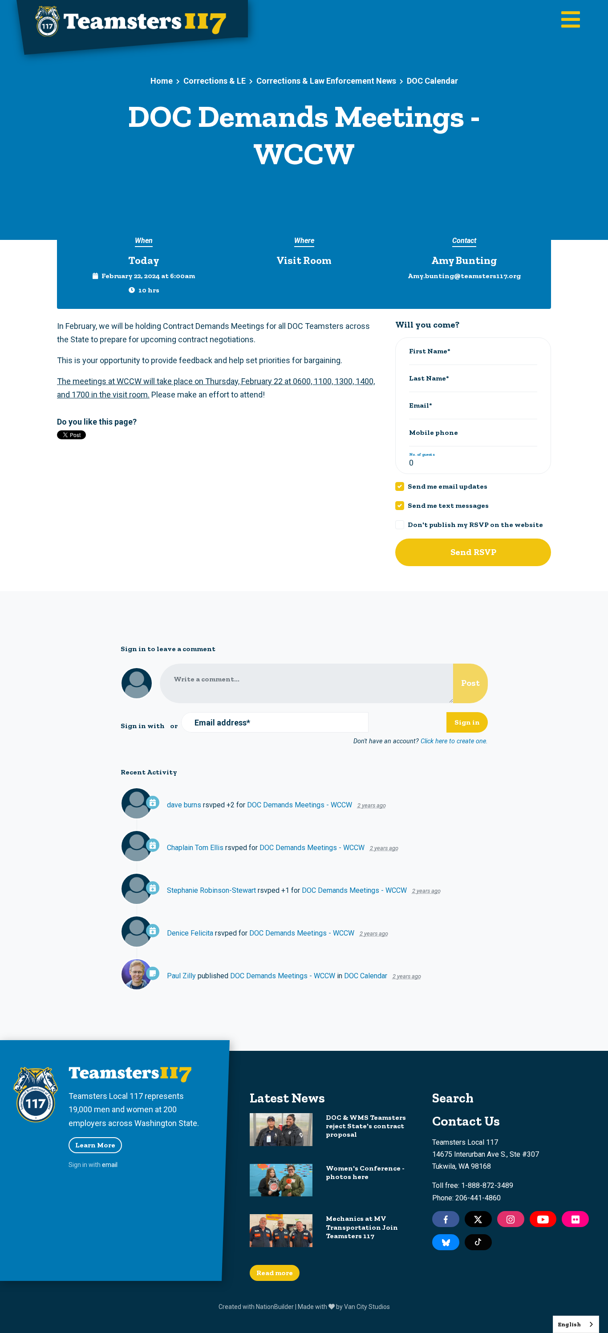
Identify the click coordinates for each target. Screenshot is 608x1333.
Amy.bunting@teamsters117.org (464, 275)
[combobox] (576, 1324)
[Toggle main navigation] (570, 20)
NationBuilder (275, 1306)
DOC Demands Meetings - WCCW (299, 805)
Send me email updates (447, 486)
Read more (274, 1272)
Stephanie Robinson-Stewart (211, 890)
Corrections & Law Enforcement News (326, 80)
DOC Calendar (432, 80)
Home (161, 80)
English (569, 1324)
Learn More (95, 1145)
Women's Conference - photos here (365, 1172)
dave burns (184, 805)
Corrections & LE (214, 80)
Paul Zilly (181, 976)
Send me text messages (448, 505)
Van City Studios (367, 1306)
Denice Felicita (190, 933)
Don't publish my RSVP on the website (475, 524)
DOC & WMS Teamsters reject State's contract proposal (366, 1126)
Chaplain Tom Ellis (195, 847)
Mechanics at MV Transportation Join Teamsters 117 (362, 1227)
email (110, 1164)
